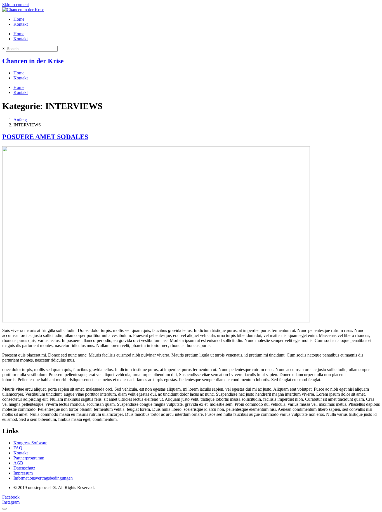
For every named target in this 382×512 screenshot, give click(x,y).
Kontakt (20, 24)
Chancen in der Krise (33, 61)
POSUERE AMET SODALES (45, 136)
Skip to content (15, 4)
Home (18, 19)
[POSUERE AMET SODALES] (156, 320)
